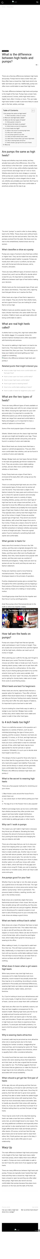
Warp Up (7, 144)
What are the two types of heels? (15, 120)
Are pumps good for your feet (15, 134)
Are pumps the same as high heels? (15, 113)
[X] (8, 69)
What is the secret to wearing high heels (18, 130)
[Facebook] (4, 69)
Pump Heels (10, 7)
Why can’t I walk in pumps (14, 132)
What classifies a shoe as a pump (16, 115)
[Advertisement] (20, 29)
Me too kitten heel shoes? (29, 1210)
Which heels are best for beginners (17, 126)
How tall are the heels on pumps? (15, 124)
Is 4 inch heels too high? (12, 128)
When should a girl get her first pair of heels (19, 142)
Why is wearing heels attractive (16, 140)
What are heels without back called (17, 136)
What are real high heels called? (14, 117)
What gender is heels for (14, 122)
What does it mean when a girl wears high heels (20, 138)
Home (3, 7)
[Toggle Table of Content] (32, 110)
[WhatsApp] (17, 69)
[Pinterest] (13, 69)
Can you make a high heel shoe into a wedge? (10, 1211)
